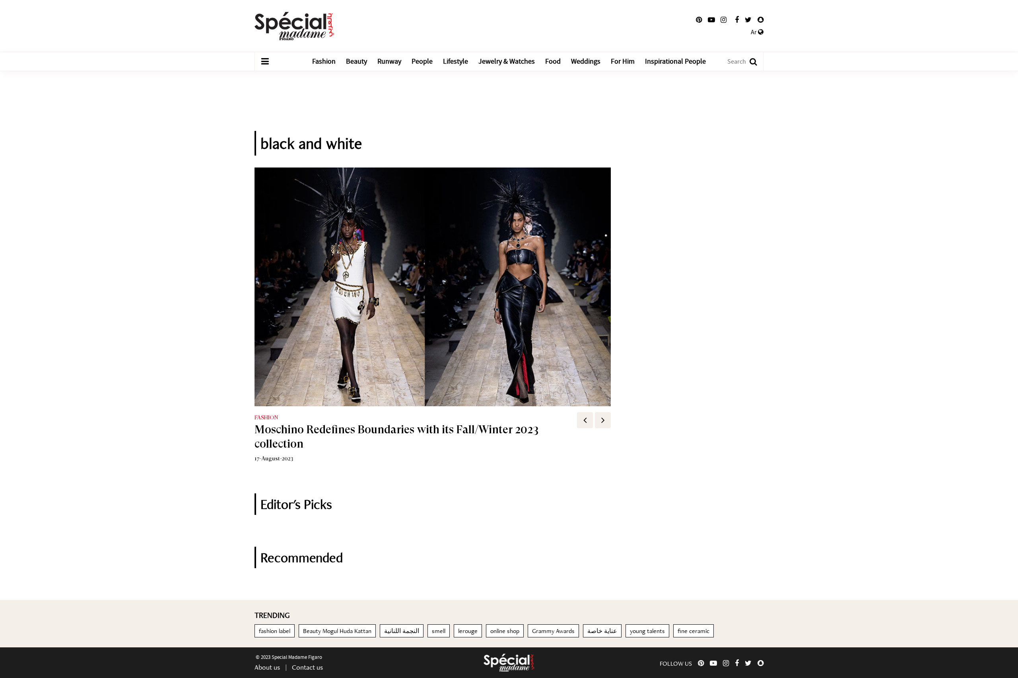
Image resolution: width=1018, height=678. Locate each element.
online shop (504, 631)
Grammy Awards (553, 631)
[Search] (749, 61)
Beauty (356, 61)
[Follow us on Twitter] (748, 20)
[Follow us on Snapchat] (761, 20)
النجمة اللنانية (401, 631)
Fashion (324, 61)
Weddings (585, 61)
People (422, 61)
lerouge (468, 631)
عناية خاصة (602, 631)
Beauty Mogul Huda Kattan (337, 631)
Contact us (307, 667)
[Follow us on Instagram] (724, 20)
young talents (647, 631)
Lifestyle (455, 61)
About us (267, 667)
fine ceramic (693, 631)
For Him (623, 61)
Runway (389, 61)
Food (553, 61)
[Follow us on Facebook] (737, 20)
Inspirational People (675, 61)
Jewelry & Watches (506, 61)
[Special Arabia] (509, 663)
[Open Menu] (265, 62)
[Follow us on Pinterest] (699, 20)
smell (438, 631)
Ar (754, 32)
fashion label (274, 631)
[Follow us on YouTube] (711, 20)
